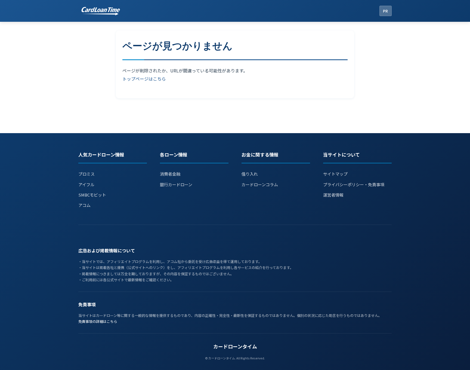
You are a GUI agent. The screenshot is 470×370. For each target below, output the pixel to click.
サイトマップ (335, 174)
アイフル (86, 184)
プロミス (86, 174)
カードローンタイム (235, 346)
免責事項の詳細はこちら (97, 321)
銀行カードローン (176, 184)
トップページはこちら (144, 78)
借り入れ (250, 174)
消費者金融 (170, 174)
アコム (84, 205)
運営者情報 (333, 195)
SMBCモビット (92, 195)
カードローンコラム (260, 184)
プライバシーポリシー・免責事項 (353, 184)
